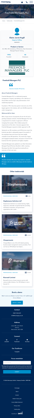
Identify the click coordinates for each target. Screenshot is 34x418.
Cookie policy (17, 409)
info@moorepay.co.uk (17, 315)
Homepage (17, 388)
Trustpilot (17, 351)
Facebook (16, 341)
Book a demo (17, 302)
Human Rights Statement (17, 402)
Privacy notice (17, 405)
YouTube (27, 341)
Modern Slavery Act (17, 398)
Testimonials (9, 20)
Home (3, 20)
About (17, 391)
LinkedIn (6, 341)
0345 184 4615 (17, 313)
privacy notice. (29, 368)
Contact (17, 395)
